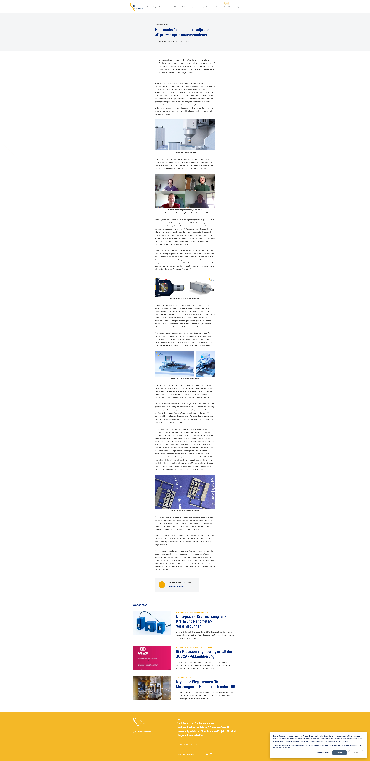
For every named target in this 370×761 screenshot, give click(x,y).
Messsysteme (163, 7)
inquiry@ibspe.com (144, 732)
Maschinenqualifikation (179, 7)
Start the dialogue (186, 744)
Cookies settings (323, 752)
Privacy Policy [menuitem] (181, 754)
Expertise (205, 7)
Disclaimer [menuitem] (190, 754)
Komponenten (194, 7)
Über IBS (214, 7)
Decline (356, 752)
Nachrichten (228, 7)
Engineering (151, 7)
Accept (339, 752)
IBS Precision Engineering (176, 586)
